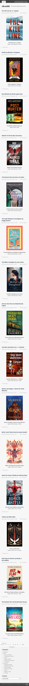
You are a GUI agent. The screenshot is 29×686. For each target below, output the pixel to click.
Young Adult (6, 661)
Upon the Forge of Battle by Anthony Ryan (14, 475)
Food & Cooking (7, 667)
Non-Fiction (5, 663)
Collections (5, 652)
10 (13, 644)
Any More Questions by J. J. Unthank (13, 347)
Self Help (6, 673)
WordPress (24, 683)
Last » (23, 644)
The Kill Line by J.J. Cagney (10, 11)
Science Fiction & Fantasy (9, 660)
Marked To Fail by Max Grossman (12, 135)
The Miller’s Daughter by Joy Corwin (13, 262)
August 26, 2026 (14, 519)
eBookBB (6, 6)
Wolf (8, 12)
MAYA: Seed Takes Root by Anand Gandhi (14, 432)
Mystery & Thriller (7, 659)
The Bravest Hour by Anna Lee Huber (13, 177)
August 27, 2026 (14, 179)
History (5, 670)
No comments (24, 12)
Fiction (4, 653)
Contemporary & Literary (9, 656)
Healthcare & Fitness (8, 668)
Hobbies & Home (7, 671)
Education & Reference (8, 666)
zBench (18, 683)
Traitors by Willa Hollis (8, 517)
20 (15, 644)
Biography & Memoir (8, 664)
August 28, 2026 (13, 12)
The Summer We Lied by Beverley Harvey (14, 602)
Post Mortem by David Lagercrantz (12, 94)
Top (27, 684)
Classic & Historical (8, 654)
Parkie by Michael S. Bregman (11, 52)
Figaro (8, 96)
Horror (5, 657)
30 (17, 644)
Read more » (5, 47)
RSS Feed (12, 647)
